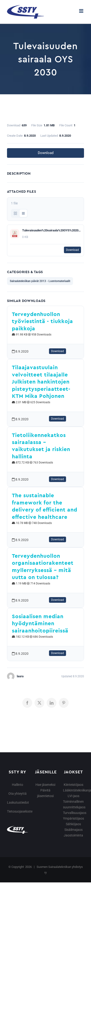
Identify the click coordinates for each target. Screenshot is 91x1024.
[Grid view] (15, 213)
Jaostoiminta (73, 835)
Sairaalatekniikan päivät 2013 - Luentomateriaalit (40, 281)
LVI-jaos (73, 796)
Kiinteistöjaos (73, 785)
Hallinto (17, 785)
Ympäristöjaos (73, 818)
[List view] (23, 213)
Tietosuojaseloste (19, 811)
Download (45, 153)
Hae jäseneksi (45, 785)
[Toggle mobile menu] (81, 10)
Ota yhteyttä (17, 793)
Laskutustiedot (18, 802)
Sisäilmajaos (73, 830)
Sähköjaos (73, 824)
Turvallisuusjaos (74, 813)
